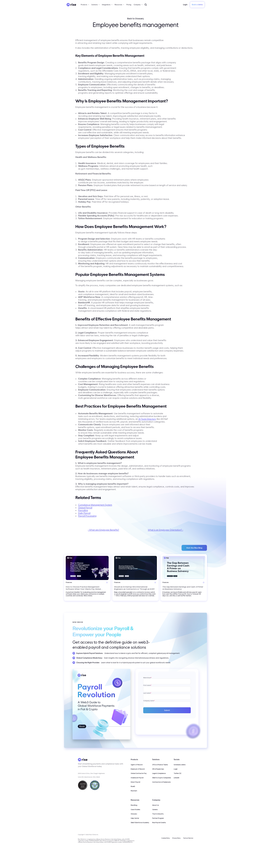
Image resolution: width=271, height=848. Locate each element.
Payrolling (83, 510)
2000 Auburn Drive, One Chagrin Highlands (91, 773)
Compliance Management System (95, 505)
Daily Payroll (84, 513)
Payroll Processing (87, 516)
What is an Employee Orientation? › (165, 530)
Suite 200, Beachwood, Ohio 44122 (89, 777)
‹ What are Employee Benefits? (103, 530)
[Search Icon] (146, 5)
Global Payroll (85, 507)
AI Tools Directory (147, 419)
